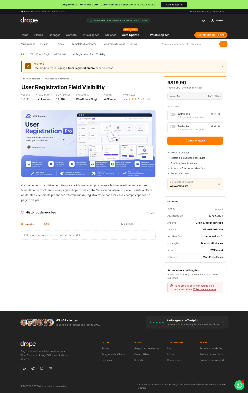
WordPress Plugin (40, 54)
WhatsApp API (160, 35)
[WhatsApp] (24, 368)
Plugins (44, 44)
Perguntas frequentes (146, 348)
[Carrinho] (203, 20)
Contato (71, 35)
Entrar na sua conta (204, 289)
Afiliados (110, 35)
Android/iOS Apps (114, 44)
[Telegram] (32, 368)
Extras (133, 44)
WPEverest (60, 54)
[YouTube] (50, 368)
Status (105, 348)
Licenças (54, 35)
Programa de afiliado (113, 354)
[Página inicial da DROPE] (29, 20)
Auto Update (130, 34)
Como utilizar (141, 354)
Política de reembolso (212, 354)
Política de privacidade (212, 360)
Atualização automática (57, 78)
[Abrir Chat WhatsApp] (239, 385)
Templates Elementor (84, 44)
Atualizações (90, 35)
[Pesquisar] (223, 44)
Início (24, 54)
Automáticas (212, 236)
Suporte (139, 360)
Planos (38, 35)
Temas (60, 44)
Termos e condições (211, 348)
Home (25, 35)
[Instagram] (41, 368)
